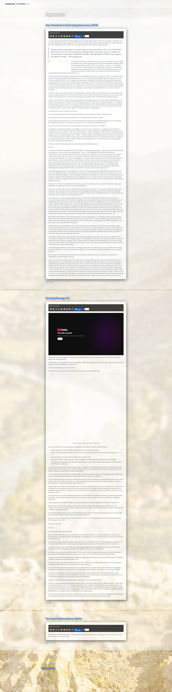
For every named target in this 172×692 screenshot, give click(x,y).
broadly (112, 65)
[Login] (28, 3)
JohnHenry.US (10, 4)
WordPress (128, 687)
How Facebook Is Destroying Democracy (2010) (72, 25)
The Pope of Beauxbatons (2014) (64, 619)
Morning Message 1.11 (57, 298)
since (105, 65)
